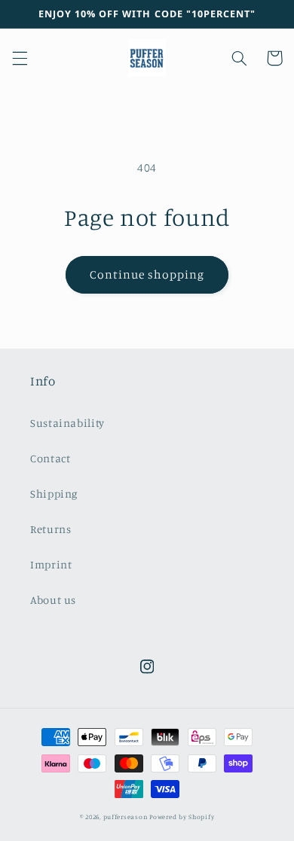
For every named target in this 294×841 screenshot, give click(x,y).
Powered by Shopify (181, 816)
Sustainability (67, 422)
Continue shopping (147, 274)
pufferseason (125, 816)
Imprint (51, 564)
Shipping (54, 493)
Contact (50, 458)
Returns (50, 529)
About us (53, 599)
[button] (19, 58)
